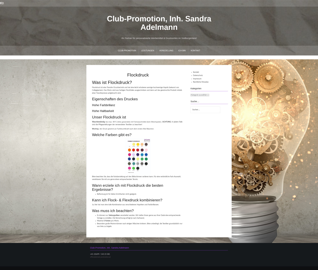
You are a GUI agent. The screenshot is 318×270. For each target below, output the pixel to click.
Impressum (197, 79)
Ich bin (182, 51)
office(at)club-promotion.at (100, 257)
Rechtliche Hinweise (200, 82)
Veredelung (166, 51)
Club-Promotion (127, 51)
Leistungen (147, 51)
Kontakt (195, 51)
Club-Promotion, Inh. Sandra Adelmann (159, 22)
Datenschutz (198, 75)
